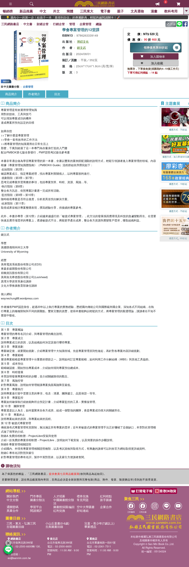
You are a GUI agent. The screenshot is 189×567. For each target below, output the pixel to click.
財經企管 (43, 24)
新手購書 (106, 500)
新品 (26, 11)
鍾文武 (81, 47)
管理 (72, 24)
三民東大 (86, 11)
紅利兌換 (59, 510)
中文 (43, 11)
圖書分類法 (37, 500)
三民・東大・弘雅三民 (21, 523)
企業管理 (85, 24)
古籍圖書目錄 (15, 526)
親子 (120, 11)
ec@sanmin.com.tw (19, 558)
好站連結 (83, 510)
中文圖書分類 (11, 86)
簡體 (70, 11)
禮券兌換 (83, 496)
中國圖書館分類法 (63, 501)
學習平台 (36, 507)
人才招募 (59, 496)
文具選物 (137, 11)
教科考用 (171, 11)
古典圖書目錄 (54, 526)
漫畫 (154, 11)
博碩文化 (83, 41)
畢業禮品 (90, 526)
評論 (173, 24)
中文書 (27, 24)
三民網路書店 (10, 24)
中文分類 (12, 500)
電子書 (105, 11)
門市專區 (36, 496)
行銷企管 (59, 24)
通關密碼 (12, 507)
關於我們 (12, 496)
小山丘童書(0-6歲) (57, 523)
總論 (99, 24)
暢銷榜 (8, 11)
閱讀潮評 (36, 510)
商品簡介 (11, 94)
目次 (57, 94)
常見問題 (83, 500)
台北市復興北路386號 (20, 542)
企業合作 (106, 507)
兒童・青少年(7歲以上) (99, 523)
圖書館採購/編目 (64, 507)
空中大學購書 (85, 507)
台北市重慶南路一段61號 (101, 542)
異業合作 (12, 510)
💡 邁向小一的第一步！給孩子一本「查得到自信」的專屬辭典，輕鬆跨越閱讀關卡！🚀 (55, 17)
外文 (56, 11)
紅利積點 (106, 496)
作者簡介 (34, 94)
